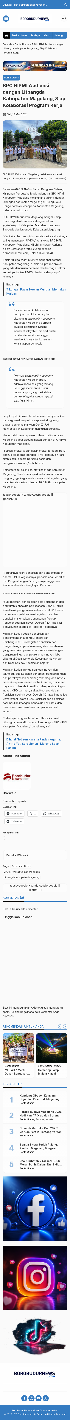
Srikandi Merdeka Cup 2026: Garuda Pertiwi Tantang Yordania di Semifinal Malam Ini (42, 1132)
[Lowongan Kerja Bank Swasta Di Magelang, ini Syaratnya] (44, 1048)
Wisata (17, 1066)
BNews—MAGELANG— (17, 189)
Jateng (59, 35)
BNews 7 (9, 793)
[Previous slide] (60, 1026)
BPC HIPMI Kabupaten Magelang (22, 871)
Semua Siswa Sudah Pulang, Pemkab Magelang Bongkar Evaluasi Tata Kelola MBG (39, 1148)
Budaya (35, 35)
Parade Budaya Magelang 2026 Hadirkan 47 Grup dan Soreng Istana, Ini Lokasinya (41, 1115)
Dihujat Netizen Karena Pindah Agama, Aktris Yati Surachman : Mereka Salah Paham (33, 744)
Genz (47, 35)
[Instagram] (31, 1398)
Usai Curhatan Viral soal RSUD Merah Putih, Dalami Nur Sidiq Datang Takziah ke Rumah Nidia (41, 1164)
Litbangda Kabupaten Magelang (21, 877)
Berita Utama (19, 35)
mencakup (16, 650)
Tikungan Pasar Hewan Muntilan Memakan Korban (36, 291)
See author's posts (14, 801)
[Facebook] (24, 1398)
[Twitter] (46, 1398)
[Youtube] (38, 1398)
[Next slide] (65, 1026)
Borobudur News (21, 866)
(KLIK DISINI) (49, 359)
